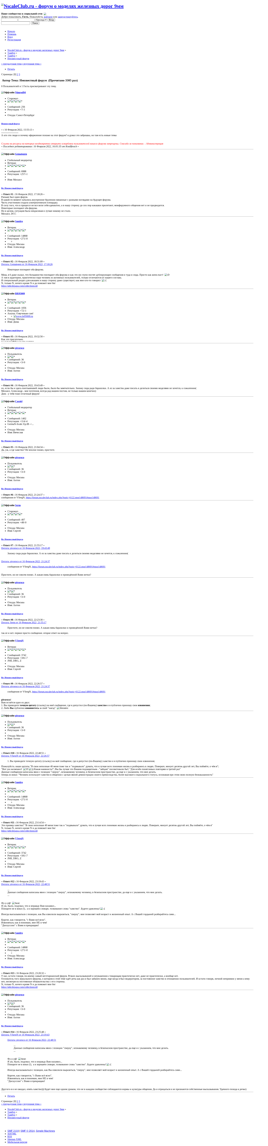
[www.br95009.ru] (23, 316)
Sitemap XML (14, 1139)
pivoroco (19, 348)
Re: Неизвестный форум (12, 188)
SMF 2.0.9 (13, 1131)
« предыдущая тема (11, 63)
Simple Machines (45, 1131)
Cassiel (18, 401)
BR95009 (20, 293)
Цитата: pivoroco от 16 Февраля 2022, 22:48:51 (25, 884)
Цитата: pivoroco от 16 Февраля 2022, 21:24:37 (25, 561)
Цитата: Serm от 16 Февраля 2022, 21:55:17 (23, 622)
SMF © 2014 (28, 1131)
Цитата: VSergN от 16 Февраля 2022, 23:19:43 (25, 1034)
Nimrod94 (20, 92)
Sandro (19, 221)
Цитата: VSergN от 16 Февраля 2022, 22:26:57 (25, 756)
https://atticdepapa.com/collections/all (19, 286)
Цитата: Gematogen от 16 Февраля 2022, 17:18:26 (27, 264)
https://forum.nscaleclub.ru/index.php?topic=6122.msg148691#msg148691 (62, 497)
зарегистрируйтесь (68, 16)
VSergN (19, 640)
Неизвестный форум (10, 124)
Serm (18, 505)
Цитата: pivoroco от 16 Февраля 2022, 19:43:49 (25, 548)
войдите (48, 16)
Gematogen (21, 154)
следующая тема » (31, 63)
